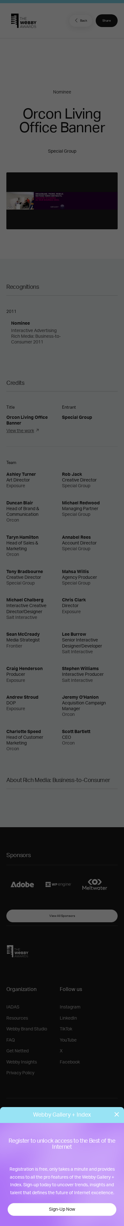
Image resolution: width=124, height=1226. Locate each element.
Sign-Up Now (62, 1209)
